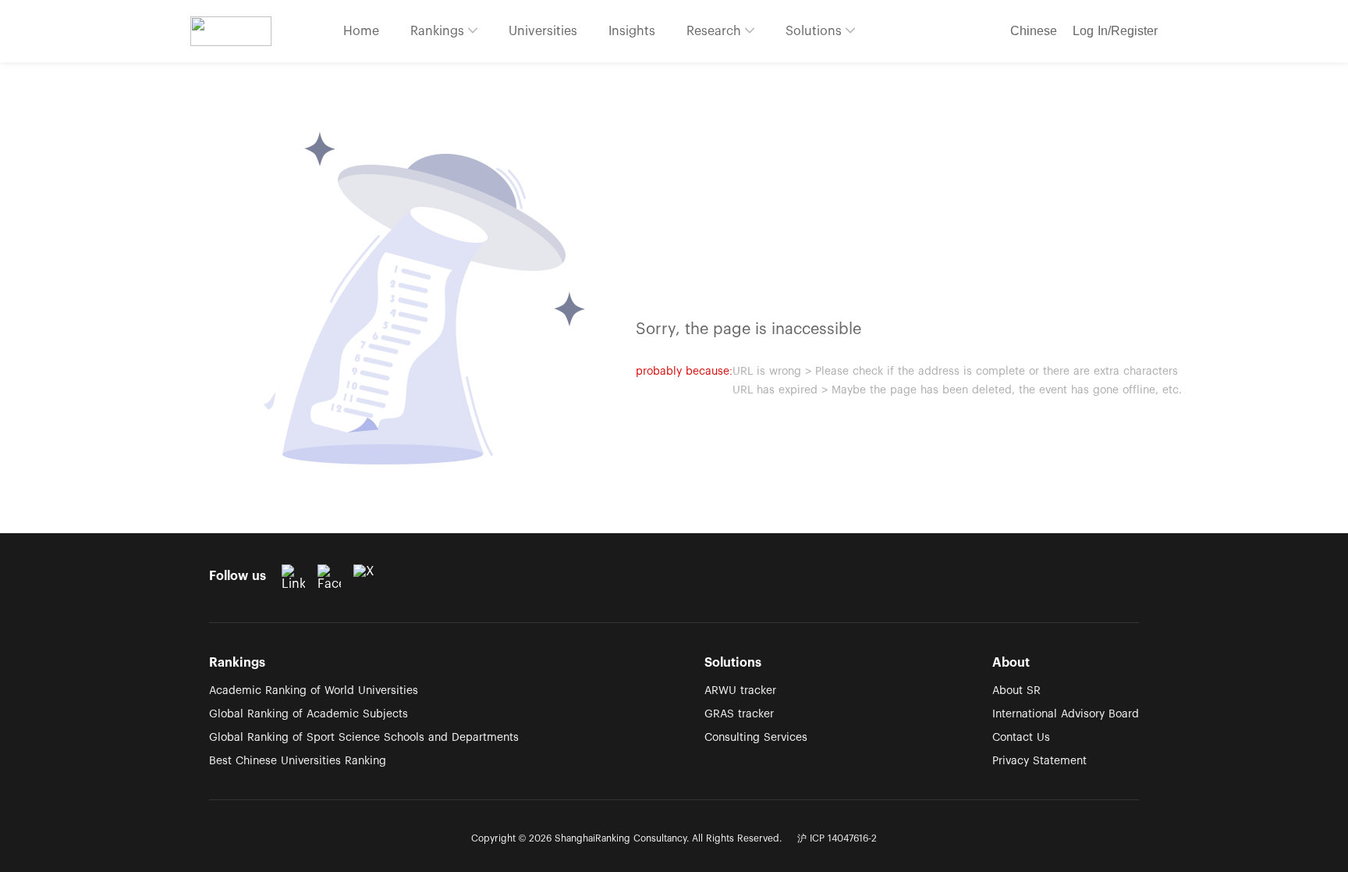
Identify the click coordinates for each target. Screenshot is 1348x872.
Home (361, 31)
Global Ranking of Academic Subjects (308, 714)
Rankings (439, 31)
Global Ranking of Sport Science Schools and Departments (364, 737)
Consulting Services (755, 737)
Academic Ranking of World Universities (313, 690)
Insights (631, 31)
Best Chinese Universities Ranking (297, 761)
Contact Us (1021, 737)
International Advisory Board (1065, 714)
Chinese (1033, 31)
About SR (1016, 690)
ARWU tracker (740, 690)
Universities (543, 31)
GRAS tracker (739, 714)
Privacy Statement (1039, 761)
